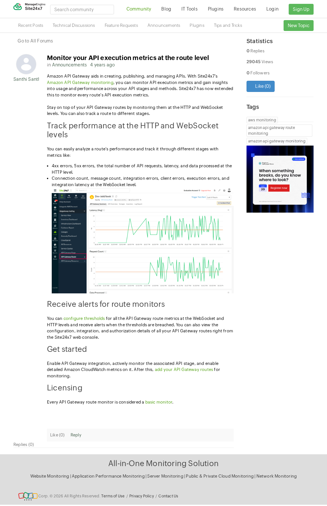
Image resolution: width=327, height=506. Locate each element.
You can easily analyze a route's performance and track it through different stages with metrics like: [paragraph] (132, 152)
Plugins (197, 25)
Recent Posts (30, 25)
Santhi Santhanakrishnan (26, 79)
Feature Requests (121, 25)
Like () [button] (262, 86)
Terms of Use (113, 496)
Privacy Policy (141, 496)
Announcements (164, 25)
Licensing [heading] (64, 387)
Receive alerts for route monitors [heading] (106, 304)
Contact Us (168, 496)
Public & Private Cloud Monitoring (220, 476)
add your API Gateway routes (184, 369)
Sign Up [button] (301, 9)
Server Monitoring (165, 476)
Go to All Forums (35, 40)
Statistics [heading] (260, 41)
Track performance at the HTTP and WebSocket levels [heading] (133, 130)
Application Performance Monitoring (109, 476)
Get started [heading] (67, 349)
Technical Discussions (74, 25)
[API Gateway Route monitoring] (143, 240)
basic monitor (158, 402)
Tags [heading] (253, 106)
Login (272, 8)
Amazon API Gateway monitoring (80, 82)
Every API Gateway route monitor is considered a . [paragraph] (110, 402)
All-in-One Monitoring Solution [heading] (163, 463)
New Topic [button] (298, 25)
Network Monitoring (276, 476)
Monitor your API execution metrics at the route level (128, 57)
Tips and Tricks (228, 25)
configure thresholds (84, 318)
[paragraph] (140, 413)
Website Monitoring (49, 476)
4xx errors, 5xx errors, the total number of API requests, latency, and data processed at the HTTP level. (142, 169)
